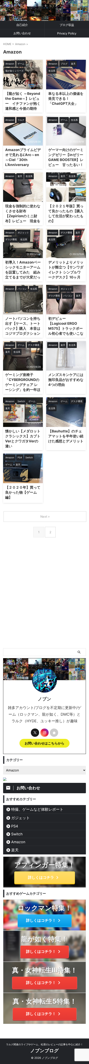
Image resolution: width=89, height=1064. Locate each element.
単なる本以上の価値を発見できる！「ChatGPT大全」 (65, 99)
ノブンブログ (44, 1050)
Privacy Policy (66, 33)
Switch (17, 834)
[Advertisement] (44, 601)
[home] (54, 732)
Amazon (18, 842)
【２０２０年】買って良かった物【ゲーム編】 (22, 492)
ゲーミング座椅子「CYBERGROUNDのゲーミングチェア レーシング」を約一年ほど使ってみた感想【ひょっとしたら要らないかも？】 (22, 390)
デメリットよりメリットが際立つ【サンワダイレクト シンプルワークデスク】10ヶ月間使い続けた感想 (65, 272)
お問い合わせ (22, 33)
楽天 (15, 850)
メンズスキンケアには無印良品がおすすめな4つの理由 (65, 380)
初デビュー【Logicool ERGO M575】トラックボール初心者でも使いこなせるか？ (65, 328)
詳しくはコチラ (41, 877)
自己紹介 (22, 25)
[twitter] (35, 732)
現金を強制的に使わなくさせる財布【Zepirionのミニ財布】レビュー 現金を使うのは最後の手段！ (22, 216)
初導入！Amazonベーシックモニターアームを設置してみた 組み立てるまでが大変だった (23, 272)
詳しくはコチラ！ (41, 920)
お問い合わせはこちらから (44, 743)
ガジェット (20, 818)
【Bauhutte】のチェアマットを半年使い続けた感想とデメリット (65, 436)
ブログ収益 (67, 25)
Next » (45, 517)
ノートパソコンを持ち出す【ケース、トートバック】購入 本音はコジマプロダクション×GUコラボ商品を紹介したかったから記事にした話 (22, 333)
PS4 (14, 826)
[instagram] (44, 732)
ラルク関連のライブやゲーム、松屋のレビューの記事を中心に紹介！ (44, 1044)
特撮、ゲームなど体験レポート (37, 809)
